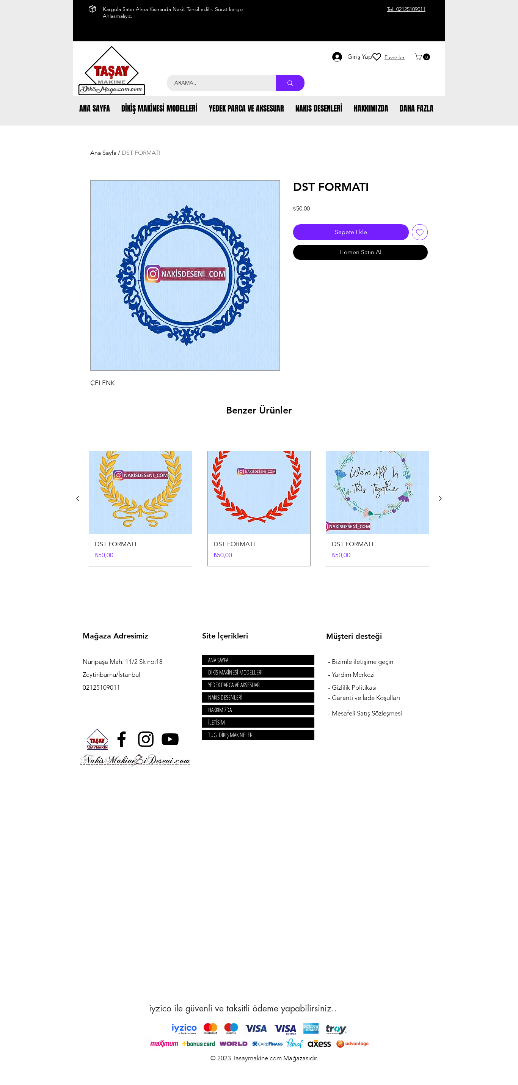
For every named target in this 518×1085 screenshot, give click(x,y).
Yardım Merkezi (353, 674)
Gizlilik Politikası (354, 687)
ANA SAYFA (218, 660)
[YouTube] (170, 739)
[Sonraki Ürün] (440, 498)
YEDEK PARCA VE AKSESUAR (234, 685)
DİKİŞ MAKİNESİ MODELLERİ (235, 672)
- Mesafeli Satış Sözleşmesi (365, 713)
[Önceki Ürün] (77, 498)
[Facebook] (121, 739)
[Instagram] (145, 739)
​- (330, 661)
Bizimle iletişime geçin (363, 661)
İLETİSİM (216, 722)
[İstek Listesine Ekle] (420, 232)
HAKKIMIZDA (220, 710)
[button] (423, 56)
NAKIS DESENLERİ (225, 697)
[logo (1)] (97, 739)
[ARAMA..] (290, 83)
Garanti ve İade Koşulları (366, 697)
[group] (259, 499)
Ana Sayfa (103, 152)
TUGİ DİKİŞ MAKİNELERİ (231, 735)
